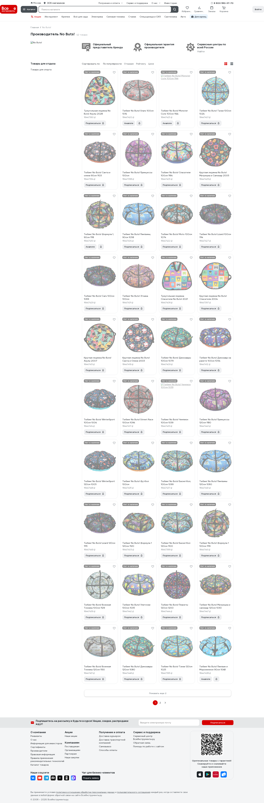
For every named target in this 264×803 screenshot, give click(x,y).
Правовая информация (43, 754)
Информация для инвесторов (46, 743)
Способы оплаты (108, 750)
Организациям (72, 750)
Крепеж (66, 16)
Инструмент (51, 16)
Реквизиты (36, 736)
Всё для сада (81, 16)
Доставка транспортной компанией (112, 741)
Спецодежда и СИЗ (150, 16)
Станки (132, 16)
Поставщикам (72, 746)
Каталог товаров (40, 764)
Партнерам (71, 753)
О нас (34, 739)
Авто (183, 16)
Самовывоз (105, 746)
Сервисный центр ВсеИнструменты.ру (144, 737)
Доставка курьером (110, 736)
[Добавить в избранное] (114, 72)
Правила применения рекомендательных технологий (47, 759)
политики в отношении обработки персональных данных (85, 792)
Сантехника (170, 16)
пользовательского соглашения (133, 792)
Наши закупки (72, 757)
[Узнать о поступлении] (139, 123)
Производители (39, 750)
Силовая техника (115, 16)
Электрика (97, 16)
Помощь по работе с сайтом (148, 746)
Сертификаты (38, 747)
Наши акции (71, 736)
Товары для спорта (41, 69)
